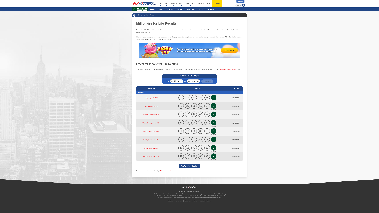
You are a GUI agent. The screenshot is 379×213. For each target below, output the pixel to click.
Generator (210, 9)
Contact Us (202, 201)
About (161, 9)
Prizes (201, 9)
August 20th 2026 (151, 114)
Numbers (174, 3)
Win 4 (166, 3)
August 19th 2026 (150, 123)
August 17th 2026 (150, 140)
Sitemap (209, 201)
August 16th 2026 (151, 148)
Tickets (217, 3)
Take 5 (181, 3)
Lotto (160, 3)
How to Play (191, 9)
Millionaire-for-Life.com (167, 171)
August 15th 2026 (151, 156)
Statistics (180, 9)
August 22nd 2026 (151, 98)
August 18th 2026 (151, 131)
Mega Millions (190, 3)
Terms (195, 201)
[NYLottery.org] (144, 4)
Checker (170, 9)
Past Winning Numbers (189, 166)
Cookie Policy (188, 201)
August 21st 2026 (151, 106)
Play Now (229, 50)
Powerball (201, 3)
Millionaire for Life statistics (228, 69)
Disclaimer (170, 201)
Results (152, 9)
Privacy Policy (179, 201)
